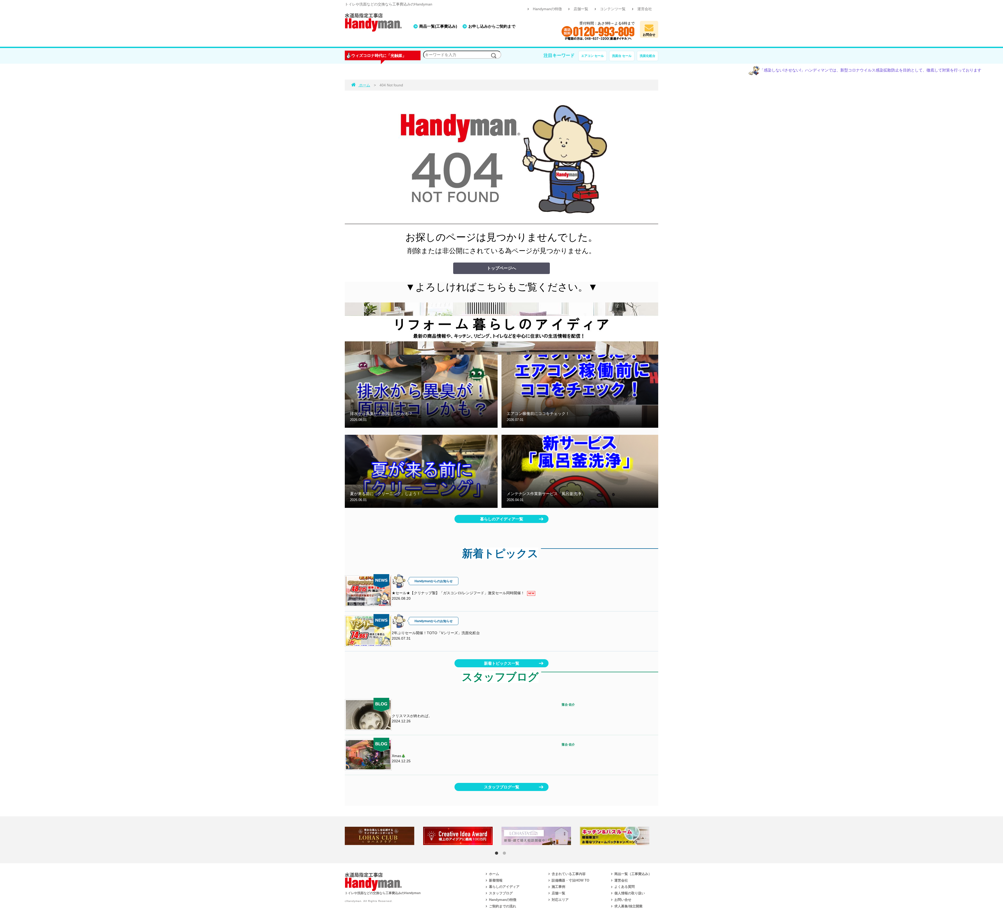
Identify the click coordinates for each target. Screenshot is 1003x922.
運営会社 (644, 9)
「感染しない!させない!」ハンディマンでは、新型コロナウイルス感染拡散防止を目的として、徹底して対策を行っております (826, 70)
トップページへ (501, 268)
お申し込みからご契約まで (491, 26)
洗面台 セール (622, 56)
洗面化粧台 (647, 56)
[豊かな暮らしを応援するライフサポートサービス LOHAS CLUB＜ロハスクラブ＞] (384, 836)
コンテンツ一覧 (613, 9)
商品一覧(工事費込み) (438, 26)
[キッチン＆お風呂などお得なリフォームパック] (619, 836)
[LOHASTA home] (540, 836)
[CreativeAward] (462, 836)
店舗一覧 (581, 9)
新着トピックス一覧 (501, 663)
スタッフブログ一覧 (501, 787)
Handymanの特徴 (547, 9)
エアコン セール (592, 56)
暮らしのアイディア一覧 (501, 519)
